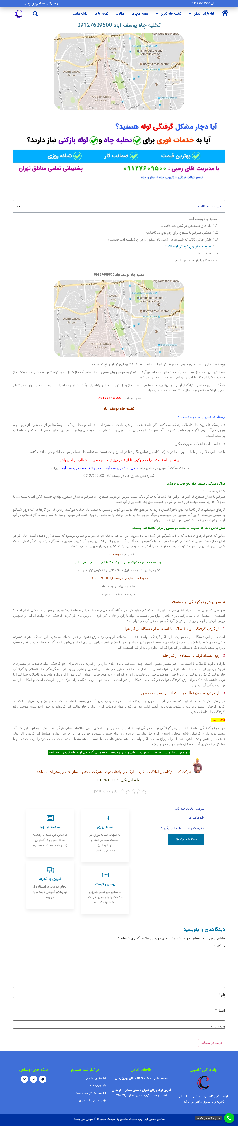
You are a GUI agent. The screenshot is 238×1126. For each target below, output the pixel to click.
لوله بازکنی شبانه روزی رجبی (41, 3)
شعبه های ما (140, 13)
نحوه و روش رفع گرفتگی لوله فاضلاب (186, 246)
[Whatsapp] (33, 1079)
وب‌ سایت (218, 1026)
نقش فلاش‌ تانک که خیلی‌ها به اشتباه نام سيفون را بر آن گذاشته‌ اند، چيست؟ (159, 239)
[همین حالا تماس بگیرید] (229, 1118)
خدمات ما (204, 253)
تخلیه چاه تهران (170, 13)
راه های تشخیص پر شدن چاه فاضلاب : (185, 225)
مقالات (120, 13)
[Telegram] (42, 1079)
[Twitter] (24, 1079)
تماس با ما (101, 13)
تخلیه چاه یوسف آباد (203, 219)
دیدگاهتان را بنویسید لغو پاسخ (196, 260)
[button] (35, 14)
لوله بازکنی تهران (204, 13)
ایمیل (220, 1010)
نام (221, 994)
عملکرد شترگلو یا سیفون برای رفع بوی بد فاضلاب (178, 232)
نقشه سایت (80, 13)
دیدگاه (219, 946)
